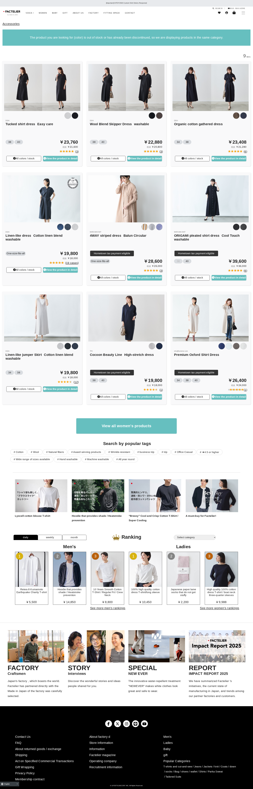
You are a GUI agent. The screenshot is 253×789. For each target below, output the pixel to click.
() (76, 151)
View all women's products (126, 426)
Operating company (103, 761)
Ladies (168, 743)
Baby (167, 749)
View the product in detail (61, 158)
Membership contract (29, 779)
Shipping (21, 755)
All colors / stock (25, 158)
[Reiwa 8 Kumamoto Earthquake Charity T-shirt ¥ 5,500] (31, 586)
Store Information (101, 743)
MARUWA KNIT (95, 232)
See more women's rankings (219, 608)
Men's (167, 736)
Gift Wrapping (24, 767)
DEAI (7, 121)
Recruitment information (105, 767)
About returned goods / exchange (38, 749)
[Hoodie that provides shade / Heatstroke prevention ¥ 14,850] (69, 586)
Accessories (11, 24)
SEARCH (218, 8)
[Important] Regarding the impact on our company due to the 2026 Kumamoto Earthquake (126, 3)
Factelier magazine (102, 755)
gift (165, 755)
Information (97, 749)
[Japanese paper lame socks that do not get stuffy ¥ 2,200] (183, 586)
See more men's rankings (107, 608)
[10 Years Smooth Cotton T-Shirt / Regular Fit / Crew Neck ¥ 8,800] (107, 586)
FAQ (18, 743)
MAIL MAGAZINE (237, 8)
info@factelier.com (181, 351)
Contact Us (23, 736)
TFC (91, 351)
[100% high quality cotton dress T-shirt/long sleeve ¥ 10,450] (145, 586)
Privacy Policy (25, 773)
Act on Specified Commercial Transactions (44, 761)
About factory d (99, 736)
